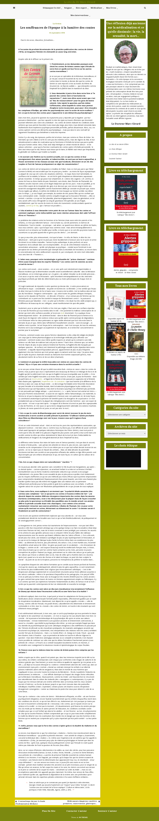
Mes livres (111, 8)
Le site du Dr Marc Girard (79, 2)
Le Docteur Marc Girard (118, 154)
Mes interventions (79, 15)
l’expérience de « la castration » (54, 381)
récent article (37, 379)
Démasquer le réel (51, 8)
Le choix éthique (115, 149)
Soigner (68, 8)
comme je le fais (32, 206)
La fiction (57, 24)
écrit (62, 313)
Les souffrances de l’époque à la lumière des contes (57, 27)
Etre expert (81, 8)
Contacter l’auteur (76, 811)
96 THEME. (83, 817)
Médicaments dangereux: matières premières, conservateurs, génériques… (80, 802)
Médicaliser (96, 8)
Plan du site (48, 811)
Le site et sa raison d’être (119, 144)
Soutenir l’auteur (115, 158)
